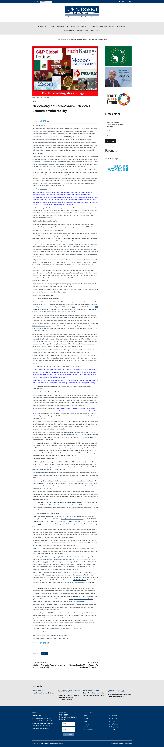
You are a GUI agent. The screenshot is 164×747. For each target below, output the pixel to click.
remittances (93, 402)
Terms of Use (115, 743)
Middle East (111, 690)
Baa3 (39, 524)
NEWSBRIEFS (71, 26)
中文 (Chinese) (113, 718)
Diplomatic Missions (113, 122)
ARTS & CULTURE (82, 30)
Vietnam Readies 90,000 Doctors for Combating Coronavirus (83, 665)
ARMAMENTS (42, 26)
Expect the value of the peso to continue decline (59, 502)
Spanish (86, 726)
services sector (80, 601)
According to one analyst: (40, 472)
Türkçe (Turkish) (88, 729)
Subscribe (110, 141)
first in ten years (68, 317)
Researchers (36, 156)
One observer (41, 366)
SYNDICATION (94, 30)
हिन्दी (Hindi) (112, 721)
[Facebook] (119, 1)
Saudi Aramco (79, 572)
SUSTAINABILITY (82, 26)
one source (43, 189)
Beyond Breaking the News (115, 124)
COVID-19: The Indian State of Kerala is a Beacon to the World (48, 665)
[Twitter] (123, 1)
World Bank (39, 304)
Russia (70, 690)
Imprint (121, 743)
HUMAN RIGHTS (69, 30)
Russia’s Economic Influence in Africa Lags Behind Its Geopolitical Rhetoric (68, 697)
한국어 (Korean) (113, 726)
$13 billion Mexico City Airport (41, 326)
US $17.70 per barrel (79, 580)
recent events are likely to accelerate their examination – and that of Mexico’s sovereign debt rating (65, 559)
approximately (67, 564)
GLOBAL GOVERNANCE (107, 26)
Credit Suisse (92, 309)
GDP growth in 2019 (55, 309)
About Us (36, 1)
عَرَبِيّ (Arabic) (113, 715)
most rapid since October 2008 (52, 469)
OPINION (52, 26)
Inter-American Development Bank (77, 432)
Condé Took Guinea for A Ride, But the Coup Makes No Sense (93, 694)
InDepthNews (35, 115)
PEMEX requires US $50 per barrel (43, 572)
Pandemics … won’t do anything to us (44, 161)
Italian (85, 721)
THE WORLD (121, 26)
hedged (45, 562)
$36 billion (41, 395)
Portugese (87, 724)
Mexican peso (51, 462)
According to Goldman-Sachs (80, 246)
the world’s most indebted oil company (72, 519)
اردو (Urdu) (112, 729)
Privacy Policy (128, 743)
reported (49, 604)
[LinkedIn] (126, 1)
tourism (71, 599)
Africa (59, 690)
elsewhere (51, 516)
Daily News (110, 126)
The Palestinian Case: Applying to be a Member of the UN (119, 695)
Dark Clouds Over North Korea (43, 693)
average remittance (89, 437)
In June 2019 (36, 548)
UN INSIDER (94, 26)
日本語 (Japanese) (114, 724)
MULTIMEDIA (61, 26)
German (86, 718)
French (85, 715)
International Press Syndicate (59, 635)
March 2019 (37, 339)
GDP (73, 307)
